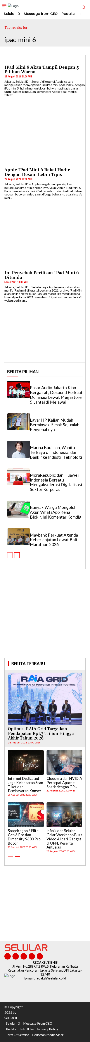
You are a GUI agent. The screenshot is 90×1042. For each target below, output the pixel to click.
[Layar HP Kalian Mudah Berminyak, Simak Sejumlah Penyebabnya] (18, 421)
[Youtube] (40, 956)
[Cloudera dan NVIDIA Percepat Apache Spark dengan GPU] (64, 762)
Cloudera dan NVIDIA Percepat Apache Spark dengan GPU (64, 782)
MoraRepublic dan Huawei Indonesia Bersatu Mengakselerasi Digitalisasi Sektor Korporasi (56, 482)
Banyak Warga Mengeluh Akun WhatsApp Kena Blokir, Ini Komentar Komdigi (56, 512)
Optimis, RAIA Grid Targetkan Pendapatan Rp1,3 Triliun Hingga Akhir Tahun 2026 (41, 733)
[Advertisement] (45, 620)
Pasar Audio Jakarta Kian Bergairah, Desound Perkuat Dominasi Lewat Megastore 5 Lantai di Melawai (56, 395)
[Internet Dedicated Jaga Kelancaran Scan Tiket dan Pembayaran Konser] (26, 762)
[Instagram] (15, 956)
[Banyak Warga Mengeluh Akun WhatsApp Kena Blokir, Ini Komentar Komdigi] (18, 509)
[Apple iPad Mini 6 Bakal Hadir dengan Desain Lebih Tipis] (44, 227)
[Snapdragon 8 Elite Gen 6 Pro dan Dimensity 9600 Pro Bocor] (26, 814)
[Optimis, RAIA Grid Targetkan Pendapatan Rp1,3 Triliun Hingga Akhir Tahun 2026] (45, 699)
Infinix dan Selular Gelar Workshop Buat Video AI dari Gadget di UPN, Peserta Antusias (64, 838)
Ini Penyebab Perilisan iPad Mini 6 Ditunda (41, 275)
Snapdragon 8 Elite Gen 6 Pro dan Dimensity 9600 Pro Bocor (24, 836)
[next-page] (17, 555)
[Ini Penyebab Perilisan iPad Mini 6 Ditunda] (44, 330)
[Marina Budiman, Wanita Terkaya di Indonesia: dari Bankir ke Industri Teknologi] (18, 449)
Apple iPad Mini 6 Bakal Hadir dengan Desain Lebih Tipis (37, 172)
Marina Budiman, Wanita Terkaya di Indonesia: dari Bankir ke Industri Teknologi (56, 452)
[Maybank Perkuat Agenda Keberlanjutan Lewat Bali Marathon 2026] (18, 536)
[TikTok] (24, 956)
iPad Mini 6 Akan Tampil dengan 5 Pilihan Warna (41, 70)
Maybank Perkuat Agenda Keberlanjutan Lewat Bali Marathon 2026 (54, 539)
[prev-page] (10, 555)
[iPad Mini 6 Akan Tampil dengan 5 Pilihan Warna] (44, 125)
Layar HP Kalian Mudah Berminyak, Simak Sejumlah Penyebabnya (54, 424)
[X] (32, 956)
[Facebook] (7, 956)
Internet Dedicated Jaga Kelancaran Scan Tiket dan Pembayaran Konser (25, 784)
